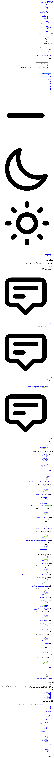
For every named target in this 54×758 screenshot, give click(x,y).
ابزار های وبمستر (44, 11)
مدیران (46, 17)
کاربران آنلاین (45, 18)
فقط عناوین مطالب (45, 53)
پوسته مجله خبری (22, 704)
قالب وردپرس (41, 704)
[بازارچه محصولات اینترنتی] (26, 89)
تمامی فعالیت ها (44, 23)
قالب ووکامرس (9, 704)
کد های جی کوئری (44, 9)
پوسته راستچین (15, 704)
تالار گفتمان (46, 693)
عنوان (47, 456)
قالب (47, 7)
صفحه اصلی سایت (47, 4)
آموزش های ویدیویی (44, 12)
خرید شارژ (48, 28)
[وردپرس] (26, 87)
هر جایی (47, 37)
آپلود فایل (49, 27)
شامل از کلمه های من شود (41, 45)
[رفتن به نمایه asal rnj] (46, 385)
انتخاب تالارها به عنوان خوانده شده (44, 678)
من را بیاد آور (45, 67)
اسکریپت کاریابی (25, 704)
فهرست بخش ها (47, 14)
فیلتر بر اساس (47, 463)
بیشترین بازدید (45, 459)
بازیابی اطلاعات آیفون (43, 447)
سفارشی (46, 461)
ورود (47, 68)
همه (47, 464)
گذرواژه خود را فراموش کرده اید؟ (40, 70)
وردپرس (31, 704)
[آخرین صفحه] (50, 475)
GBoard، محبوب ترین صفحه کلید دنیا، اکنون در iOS (37, 386)
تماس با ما (48, 711)
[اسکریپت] (26, 85)
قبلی (50, 470)
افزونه (46, 8)
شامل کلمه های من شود (43, 47)
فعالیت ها (49, 22)
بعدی (50, 473)
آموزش (49, 440)
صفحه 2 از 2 (48, 476)
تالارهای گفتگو (45, 16)
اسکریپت (46, 6)
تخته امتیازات (45, 19)
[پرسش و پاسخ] (26, 86)
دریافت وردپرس (45, 698)
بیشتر (47, 13)
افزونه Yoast (29, 704)
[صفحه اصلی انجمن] (26, 83)
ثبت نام (49, 74)
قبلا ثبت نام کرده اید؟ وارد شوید (44, 55)
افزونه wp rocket (34, 704)
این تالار (47, 39)
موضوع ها (47, 38)
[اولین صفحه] (50, 469)
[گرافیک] (26, 88)
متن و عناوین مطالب (44, 51)
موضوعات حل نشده (43, 466)
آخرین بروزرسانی (44, 455)
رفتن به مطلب (50, 1)
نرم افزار (49, 380)
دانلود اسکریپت (46, 692)
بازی (50, 323)
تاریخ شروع (45, 457)
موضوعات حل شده (44, 465)
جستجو (46, 24)
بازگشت (46, 722)
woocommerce (5, 704)
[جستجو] (40, 33)
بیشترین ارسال (45, 460)
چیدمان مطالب (47, 454)
